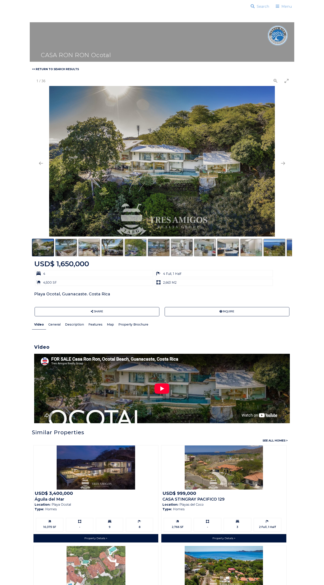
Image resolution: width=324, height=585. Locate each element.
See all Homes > (275, 440)
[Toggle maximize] (286, 81)
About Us (205, 19)
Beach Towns (103, 19)
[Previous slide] (41, 163)
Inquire (228, 311)
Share (98, 311)
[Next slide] (283, 163)
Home (51, 19)
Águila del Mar (49, 499)
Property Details (95, 538)
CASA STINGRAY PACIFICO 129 (193, 499)
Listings (72, 19)
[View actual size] (275, 81)
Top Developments (146, 19)
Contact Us (236, 19)
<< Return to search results (55, 69)
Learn (180, 19)
